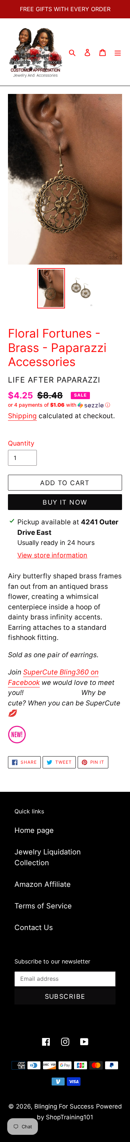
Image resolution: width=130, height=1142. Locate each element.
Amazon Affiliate (42, 884)
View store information (52, 555)
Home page (34, 830)
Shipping (22, 416)
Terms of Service (43, 906)
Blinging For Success (64, 1106)
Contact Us (33, 927)
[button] (59, 405)
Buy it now (65, 502)
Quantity (21, 443)
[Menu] (117, 52)
